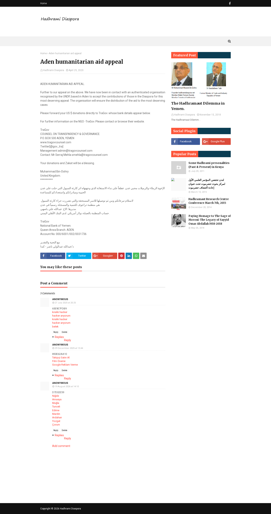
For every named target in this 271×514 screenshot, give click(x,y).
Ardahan (57, 417)
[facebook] (229, 3)
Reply (55, 332)
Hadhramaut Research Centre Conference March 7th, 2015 (208, 201)
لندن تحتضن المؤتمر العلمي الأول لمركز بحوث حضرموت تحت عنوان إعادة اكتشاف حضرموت (206, 183)
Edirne (55, 410)
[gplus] (216, 141)
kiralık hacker (59, 312)
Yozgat (56, 421)
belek (55, 326)
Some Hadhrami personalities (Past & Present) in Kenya (209, 165)
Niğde (55, 395)
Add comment (61, 446)
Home (43, 3)
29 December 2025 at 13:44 (69, 348)
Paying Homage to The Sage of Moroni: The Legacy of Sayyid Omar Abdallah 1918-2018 (209, 219)
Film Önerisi (58, 361)
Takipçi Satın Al (61, 357)
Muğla (55, 402)
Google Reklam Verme (65, 364)
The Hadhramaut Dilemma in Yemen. (198, 106)
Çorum (56, 424)
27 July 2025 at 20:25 (65, 302)
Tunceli (56, 406)
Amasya (57, 399)
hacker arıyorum (61, 315)
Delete (64, 332)
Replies (59, 337)
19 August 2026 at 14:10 (67, 386)
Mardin (56, 413)
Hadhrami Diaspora (53, 70)
